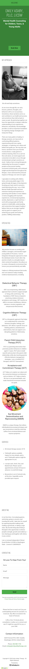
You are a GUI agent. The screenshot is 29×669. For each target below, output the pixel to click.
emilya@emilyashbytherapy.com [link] (16, 646)
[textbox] (14, 565)
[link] (14, 3)
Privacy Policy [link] (8, 599)
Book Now (14, 48)
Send (14, 592)
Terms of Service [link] (17, 599)
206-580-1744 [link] (17, 644)
